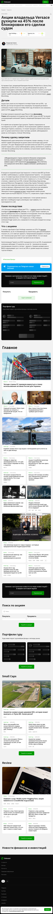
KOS (36, 510)
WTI (30, 510)
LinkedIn (3, 903)
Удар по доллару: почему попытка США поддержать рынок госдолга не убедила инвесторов (38, 828)
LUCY (5, 746)
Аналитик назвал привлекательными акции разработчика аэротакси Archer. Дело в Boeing (38, 741)
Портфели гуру (12, 634)
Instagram (4, 900)
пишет (49, 94)
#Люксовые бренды (9, 259)
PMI (5, 732)
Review (5, 500)
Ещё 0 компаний (26, 298)
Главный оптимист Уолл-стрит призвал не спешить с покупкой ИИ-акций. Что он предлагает (14, 410)
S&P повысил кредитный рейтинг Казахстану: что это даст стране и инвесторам (13, 827)
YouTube (3, 891)
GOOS (30, 732)
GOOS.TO (35, 732)
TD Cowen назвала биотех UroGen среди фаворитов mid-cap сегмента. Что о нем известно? (14, 477)
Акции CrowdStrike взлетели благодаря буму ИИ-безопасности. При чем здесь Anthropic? (38, 462)
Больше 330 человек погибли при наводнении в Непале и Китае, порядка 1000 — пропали (38, 477)
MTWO (9, 575)
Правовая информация (7, 871)
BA (33, 746)
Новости (9, 10)
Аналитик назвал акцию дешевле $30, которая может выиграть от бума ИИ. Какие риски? (26, 713)
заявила (33, 209)
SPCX (34, 818)
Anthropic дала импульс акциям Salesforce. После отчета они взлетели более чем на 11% (38, 570)
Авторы (3, 865)
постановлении (31, 162)
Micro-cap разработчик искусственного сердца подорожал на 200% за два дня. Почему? (13, 726)
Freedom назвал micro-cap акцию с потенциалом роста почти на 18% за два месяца (25, 449)
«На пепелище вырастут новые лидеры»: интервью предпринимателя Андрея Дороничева (21, 545)
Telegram (3, 888)
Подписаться (45, 266)
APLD (5, 717)
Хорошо (48, 909)
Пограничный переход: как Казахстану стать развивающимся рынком (13, 556)
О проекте (4, 862)
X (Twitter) (4, 897)
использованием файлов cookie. (16, 911)
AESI (39, 510)
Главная (3, 10)
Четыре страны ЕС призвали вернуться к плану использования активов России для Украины (23, 385)
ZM (4, 817)
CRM (34, 560)
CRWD (30, 467)
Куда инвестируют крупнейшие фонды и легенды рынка (21, 638)
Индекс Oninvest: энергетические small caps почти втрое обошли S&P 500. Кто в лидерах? (39, 505)
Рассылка (3, 874)
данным (43, 229)
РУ (3, 881)
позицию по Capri (20, 191)
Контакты (4, 868)
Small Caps (6, 446)
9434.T (17, 803)
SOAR (5, 575)
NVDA (30, 560)
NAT (33, 510)
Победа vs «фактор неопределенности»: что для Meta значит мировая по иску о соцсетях (14, 462)
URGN (5, 482)
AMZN (8, 817)
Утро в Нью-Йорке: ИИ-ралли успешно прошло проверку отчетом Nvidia (38, 556)
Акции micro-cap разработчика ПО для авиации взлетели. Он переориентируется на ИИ (13, 570)
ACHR (30, 746)
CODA (5, 453)
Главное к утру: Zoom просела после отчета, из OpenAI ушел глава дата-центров (14, 812)
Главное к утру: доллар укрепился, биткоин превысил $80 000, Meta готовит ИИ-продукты (39, 813)
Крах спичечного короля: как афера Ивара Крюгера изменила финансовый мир (13, 504)
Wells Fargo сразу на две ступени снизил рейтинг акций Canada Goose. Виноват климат (39, 726)
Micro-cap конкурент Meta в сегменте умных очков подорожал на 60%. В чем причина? (13, 741)
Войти (45, 2)
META (5, 467)
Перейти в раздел (26, 625)
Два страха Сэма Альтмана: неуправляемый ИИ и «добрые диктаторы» (38, 409)
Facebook (3, 894)
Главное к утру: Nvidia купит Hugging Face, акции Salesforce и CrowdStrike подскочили (24, 800)
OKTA (41, 560)
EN (7, 881)
